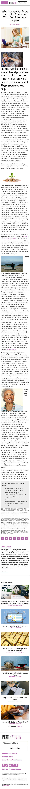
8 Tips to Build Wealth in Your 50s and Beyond (15, 698)
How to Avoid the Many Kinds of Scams (15, 626)
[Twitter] (6, 765)
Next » (19, 726)
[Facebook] (3, 765)
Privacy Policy (7, 757)
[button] (2, 538)
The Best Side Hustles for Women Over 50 (15, 722)
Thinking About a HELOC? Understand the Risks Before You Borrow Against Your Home (15, 603)
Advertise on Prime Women (12, 760)
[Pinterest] (16, 765)
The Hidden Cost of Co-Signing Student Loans (15, 674)
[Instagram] (13, 765)
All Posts (4, 571)
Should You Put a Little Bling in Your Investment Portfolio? (15, 649)
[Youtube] (10, 765)
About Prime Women (9, 753)
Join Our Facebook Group (11, 769)
